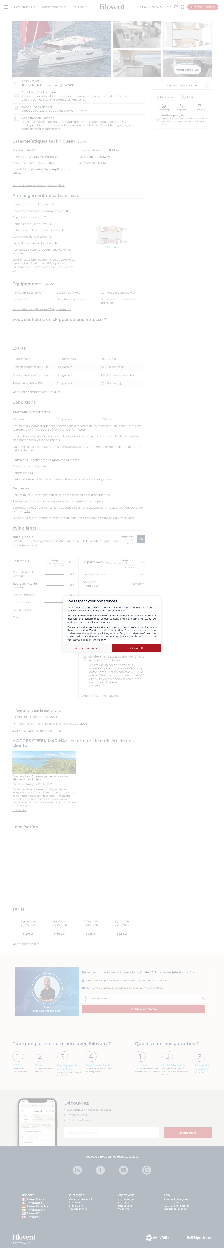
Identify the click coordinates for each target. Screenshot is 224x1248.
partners (87, 607)
